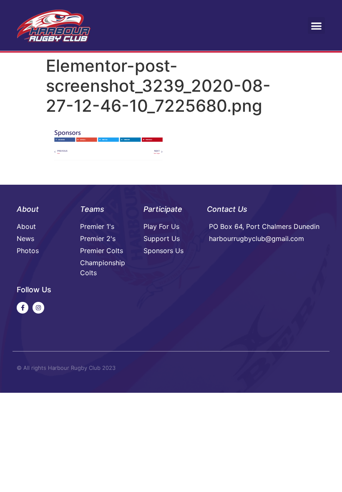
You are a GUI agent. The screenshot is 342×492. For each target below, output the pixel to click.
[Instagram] (38, 308)
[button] (316, 25)
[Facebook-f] (22, 308)
